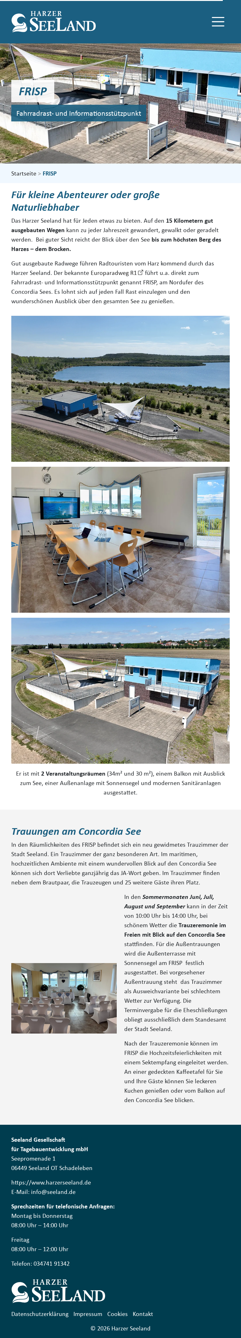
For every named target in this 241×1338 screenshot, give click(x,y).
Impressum (87, 1313)
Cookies (117, 1313)
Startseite (23, 173)
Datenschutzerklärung (39, 1313)
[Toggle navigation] (218, 22)
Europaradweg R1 (114, 272)
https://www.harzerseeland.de (51, 1182)
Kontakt (143, 1313)
